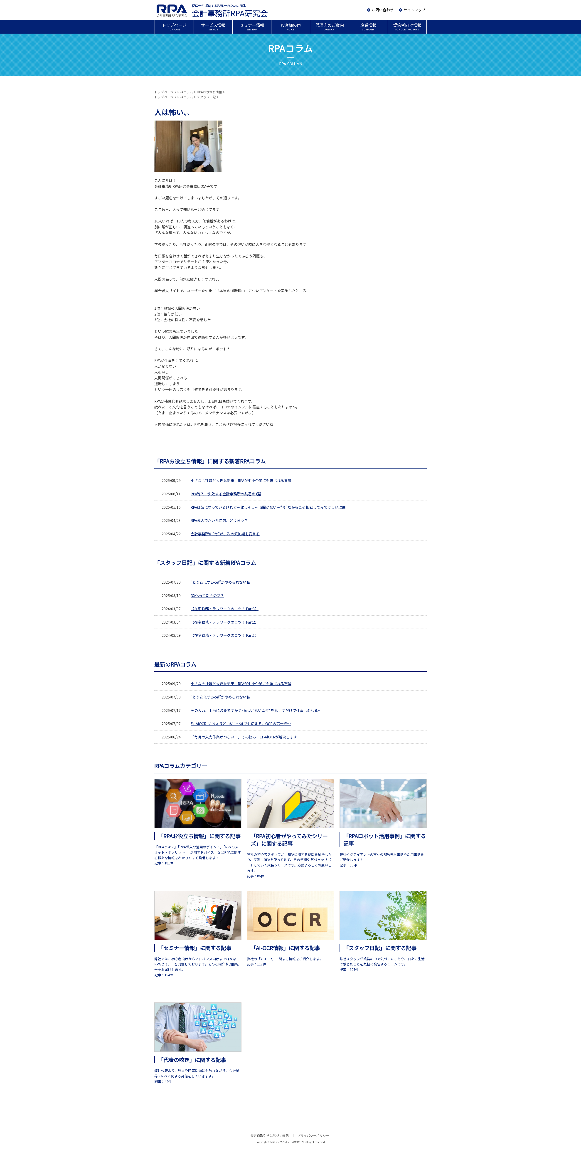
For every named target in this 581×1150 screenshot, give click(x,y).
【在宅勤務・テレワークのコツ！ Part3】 (224, 608)
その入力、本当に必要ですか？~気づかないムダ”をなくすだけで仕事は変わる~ (255, 710)
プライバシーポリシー (313, 1135)
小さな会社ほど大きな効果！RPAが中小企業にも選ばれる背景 (241, 480)
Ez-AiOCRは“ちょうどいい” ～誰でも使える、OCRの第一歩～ (241, 723)
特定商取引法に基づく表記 (270, 1135)
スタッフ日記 (206, 97)
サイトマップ (414, 9)
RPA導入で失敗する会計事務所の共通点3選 (226, 493)
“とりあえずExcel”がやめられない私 (220, 582)
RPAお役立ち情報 (209, 92)
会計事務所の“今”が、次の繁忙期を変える (225, 533)
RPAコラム (185, 92)
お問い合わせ (383, 9)
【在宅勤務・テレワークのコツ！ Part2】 (224, 622)
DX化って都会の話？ (207, 595)
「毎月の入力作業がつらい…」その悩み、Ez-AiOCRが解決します (244, 737)
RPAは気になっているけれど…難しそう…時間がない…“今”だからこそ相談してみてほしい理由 (268, 507)
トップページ (163, 92)
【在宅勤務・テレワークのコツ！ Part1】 (224, 635)
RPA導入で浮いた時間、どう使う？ (219, 520)
